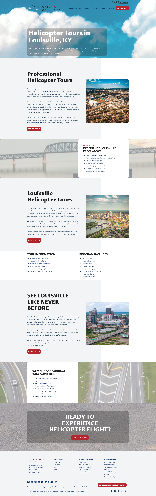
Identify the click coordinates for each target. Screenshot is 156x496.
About (71, 8)
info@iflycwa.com (38, 467)
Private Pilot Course (109, 462)
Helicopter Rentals (84, 472)
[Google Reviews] (125, 491)
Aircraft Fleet (82, 462)
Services (95, 8)
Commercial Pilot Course (111, 467)
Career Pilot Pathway (110, 472)
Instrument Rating (109, 464)
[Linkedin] (118, 491)
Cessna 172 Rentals (84, 469)
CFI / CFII (106, 469)
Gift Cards (57, 472)
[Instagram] (115, 491)
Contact (111, 8)
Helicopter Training (109, 477)
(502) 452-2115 (37, 465)
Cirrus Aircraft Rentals (85, 467)
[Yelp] (122, 491)
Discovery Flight (108, 474)
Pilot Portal (57, 462)
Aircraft (86, 8)
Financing (57, 464)
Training (78, 8)
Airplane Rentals (83, 464)
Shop (103, 8)
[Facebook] (111, 491)
